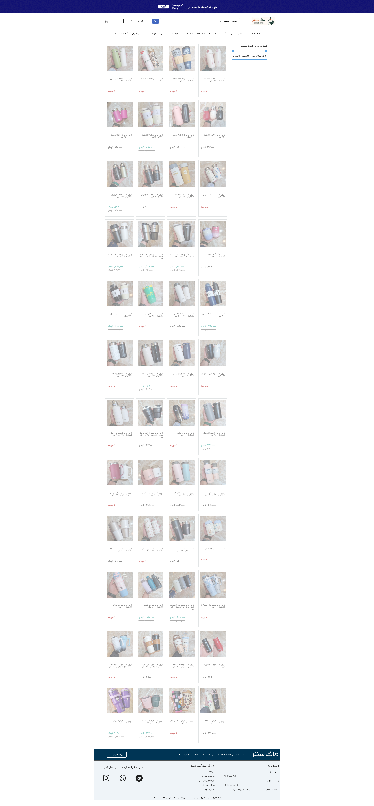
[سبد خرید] (106, 21)
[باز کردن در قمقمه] (170, 34)
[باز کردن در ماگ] (238, 34)
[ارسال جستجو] (155, 21)
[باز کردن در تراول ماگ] (222, 34)
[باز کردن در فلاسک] (184, 34)
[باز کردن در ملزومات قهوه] (150, 34)
